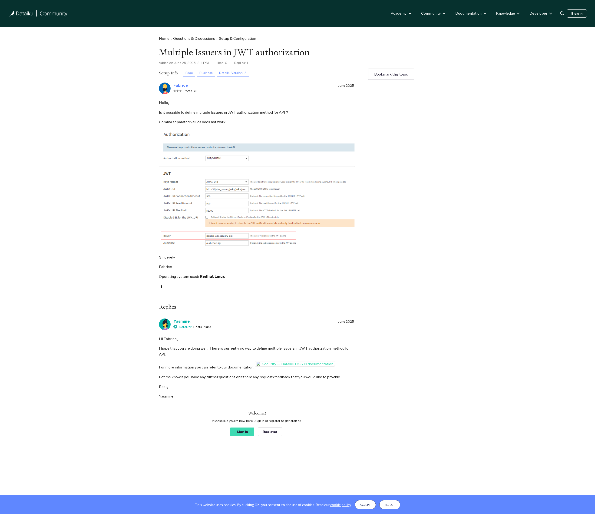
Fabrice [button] (180, 85)
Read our (333, 504)
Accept (365, 505)
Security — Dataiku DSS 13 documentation (297, 363)
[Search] (562, 13)
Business (206, 73)
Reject (389, 505)
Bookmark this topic (391, 74)
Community (431, 13)
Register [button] (270, 432)
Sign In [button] (242, 432)
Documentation (468, 13)
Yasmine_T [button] (184, 321)
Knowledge (505, 13)
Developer (538, 13)
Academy (399, 13)
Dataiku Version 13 (233, 73)
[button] (165, 88)
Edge (189, 73)
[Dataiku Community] (38, 13)
